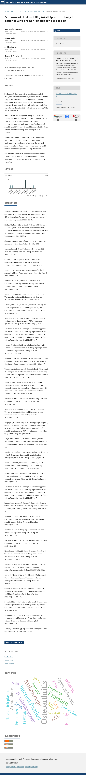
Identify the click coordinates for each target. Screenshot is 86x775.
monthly (39, 196)
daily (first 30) (30, 196)
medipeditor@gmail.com (15, 767)
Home (6, 11)
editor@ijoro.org (31, 767)
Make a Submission (14, 642)
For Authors (8, 660)
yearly (45, 196)
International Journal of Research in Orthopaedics (26, 2)
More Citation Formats (65, 78)
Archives (14, 11)
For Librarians (9, 664)
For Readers (8, 657)
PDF (58, 31)
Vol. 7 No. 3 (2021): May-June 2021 (32, 11)
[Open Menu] (2, 2)
